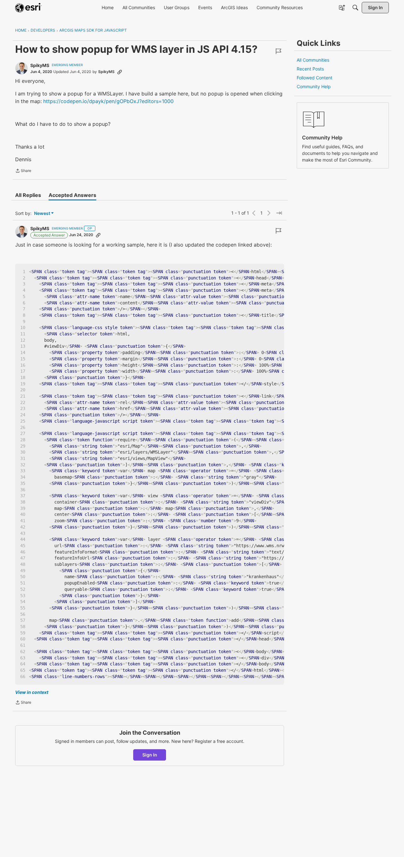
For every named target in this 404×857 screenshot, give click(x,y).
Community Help (314, 86)
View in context (31, 692)
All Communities (313, 60)
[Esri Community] (28, 7)
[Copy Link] (119, 72)
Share (23, 171)
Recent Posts (310, 68)
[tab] (28, 195)
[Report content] (278, 51)
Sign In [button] (149, 754)
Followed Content (314, 77)
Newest (42, 214)
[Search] (355, 7)
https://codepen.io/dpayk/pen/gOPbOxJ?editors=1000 (108, 101)
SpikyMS (39, 65)
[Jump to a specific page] (279, 213)
